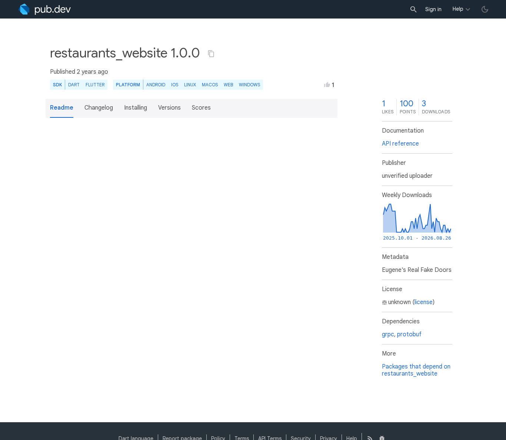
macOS (210, 84)
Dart (74, 84)
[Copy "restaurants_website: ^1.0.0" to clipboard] (211, 53)
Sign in (433, 9)
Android (155, 84)
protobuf (409, 334)
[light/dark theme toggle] (484, 9)
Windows (249, 84)
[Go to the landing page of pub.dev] (45, 9)
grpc (388, 334)
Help (458, 9)
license (424, 302)
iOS (174, 84)
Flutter (95, 84)
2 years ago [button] (92, 72)
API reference (400, 143)
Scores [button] (201, 107)
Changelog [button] (98, 107)
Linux (190, 84)
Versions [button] (169, 107)
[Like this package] (327, 84)
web (228, 84)
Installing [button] (135, 107)
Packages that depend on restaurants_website (416, 370)
